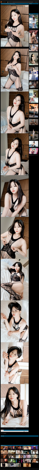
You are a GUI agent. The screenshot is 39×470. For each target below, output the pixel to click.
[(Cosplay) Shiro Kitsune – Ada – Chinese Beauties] (34, 448)
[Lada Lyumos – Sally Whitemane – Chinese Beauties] (19, 448)
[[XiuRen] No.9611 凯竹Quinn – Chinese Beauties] (19, 465)
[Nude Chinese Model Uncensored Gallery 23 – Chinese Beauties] (27, 460)
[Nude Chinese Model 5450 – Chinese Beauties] (34, 460)
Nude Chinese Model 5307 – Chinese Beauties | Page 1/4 (33, 66)
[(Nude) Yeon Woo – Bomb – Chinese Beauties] (27, 456)
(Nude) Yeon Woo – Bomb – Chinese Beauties (27, 458)
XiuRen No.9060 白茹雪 (10, 458)
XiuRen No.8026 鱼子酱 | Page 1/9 (32, 140)
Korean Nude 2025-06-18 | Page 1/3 (32, 147)
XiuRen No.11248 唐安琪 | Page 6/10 (32, 103)
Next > (15, 428)
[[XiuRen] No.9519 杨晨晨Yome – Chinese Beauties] (27, 448)
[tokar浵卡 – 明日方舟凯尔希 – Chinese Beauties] (12, 460)
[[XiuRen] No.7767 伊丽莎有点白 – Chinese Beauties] (19, 460)
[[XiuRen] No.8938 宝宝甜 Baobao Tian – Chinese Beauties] (4, 460)
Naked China (5, 433)
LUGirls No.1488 (32, 458)
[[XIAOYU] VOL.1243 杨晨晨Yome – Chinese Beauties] (4, 465)
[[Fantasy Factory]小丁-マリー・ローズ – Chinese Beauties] (12, 465)
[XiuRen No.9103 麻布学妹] (19, 456)
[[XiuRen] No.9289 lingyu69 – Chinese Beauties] (27, 465)
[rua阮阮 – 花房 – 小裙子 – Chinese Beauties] (12, 452)
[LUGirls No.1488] (34, 456)
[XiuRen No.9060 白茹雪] (12, 456)
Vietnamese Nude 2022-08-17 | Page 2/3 (32, 44)
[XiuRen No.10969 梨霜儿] (34, 452)
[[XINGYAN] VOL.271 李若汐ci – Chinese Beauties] (4, 452)
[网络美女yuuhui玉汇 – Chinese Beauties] (12, 448)
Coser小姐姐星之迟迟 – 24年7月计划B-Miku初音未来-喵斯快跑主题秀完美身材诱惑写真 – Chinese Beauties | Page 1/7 (33, 155)
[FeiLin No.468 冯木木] (27, 452)
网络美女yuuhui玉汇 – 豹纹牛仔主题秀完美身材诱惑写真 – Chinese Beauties (4, 458)
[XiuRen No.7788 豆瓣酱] (4, 448)
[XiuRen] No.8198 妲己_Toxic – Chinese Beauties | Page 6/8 (33, 118)
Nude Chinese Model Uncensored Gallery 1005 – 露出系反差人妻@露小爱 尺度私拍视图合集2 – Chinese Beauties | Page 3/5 (33, 29)
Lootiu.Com (3, 2)
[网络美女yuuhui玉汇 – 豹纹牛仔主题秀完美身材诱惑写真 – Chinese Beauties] (4, 456)
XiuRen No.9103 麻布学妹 (18, 458)
